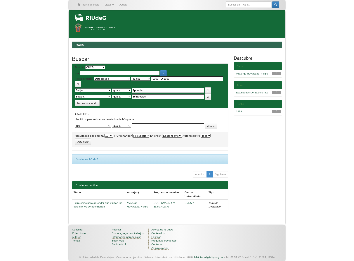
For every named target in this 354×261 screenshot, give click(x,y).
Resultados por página (89, 135)
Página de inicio (89, 4)
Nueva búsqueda (87, 103)
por (77, 73)
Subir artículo (119, 244)
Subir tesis (118, 240)
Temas (76, 240)
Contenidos (158, 233)
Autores (76, 236)
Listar (108, 4)
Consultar (77, 229)
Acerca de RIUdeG (162, 229)
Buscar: (80, 67)
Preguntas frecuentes (163, 240)
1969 (239, 111)
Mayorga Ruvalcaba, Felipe (252, 73)
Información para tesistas (126, 236)
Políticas (156, 236)
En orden (156, 135)
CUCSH (189, 202)
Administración (160, 247)
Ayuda (123, 4)
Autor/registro (191, 135)
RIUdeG (79, 44)
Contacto (156, 244)
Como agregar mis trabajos (128, 233)
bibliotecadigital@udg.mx (208, 257)
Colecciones (79, 233)
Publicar (116, 229)
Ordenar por (124, 135)
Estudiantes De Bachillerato (252, 92)
